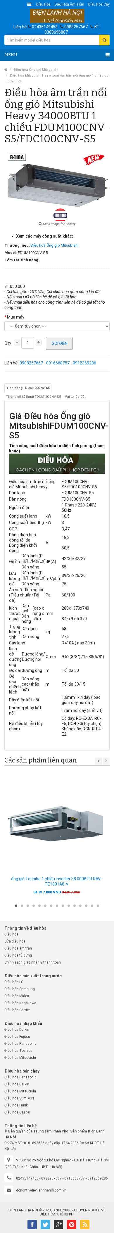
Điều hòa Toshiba (18, 1051)
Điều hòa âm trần (69, 4)
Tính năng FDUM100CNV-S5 (28, 388)
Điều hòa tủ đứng (18, 955)
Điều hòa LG (13, 982)
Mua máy (15, 317)
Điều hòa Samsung (19, 989)
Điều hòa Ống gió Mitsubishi (36, 70)
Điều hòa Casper (17, 1112)
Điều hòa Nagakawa (20, 1003)
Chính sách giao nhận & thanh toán (32, 962)
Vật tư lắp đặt (75, 397)
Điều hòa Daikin (16, 1030)
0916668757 (58, 363)
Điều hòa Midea (16, 996)
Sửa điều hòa (14, 941)
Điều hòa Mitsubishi (20, 1058)
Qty (7, 343)
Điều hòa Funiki (16, 1105)
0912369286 (84, 363)
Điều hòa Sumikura (19, 1098)
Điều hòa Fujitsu (17, 1037)
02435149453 (45, 27)
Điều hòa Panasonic (20, 1044)
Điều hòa (43, 4)
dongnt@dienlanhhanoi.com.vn (41, 1190)
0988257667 (76, 27)
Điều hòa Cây (99, 4)
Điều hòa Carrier (17, 1010)
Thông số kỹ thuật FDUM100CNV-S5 (33, 397)
